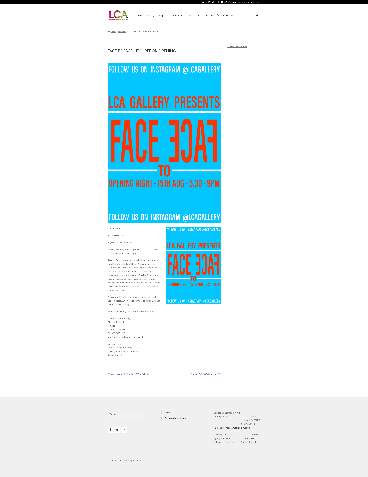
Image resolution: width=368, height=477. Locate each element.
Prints (190, 15)
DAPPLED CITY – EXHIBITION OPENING (130, 374)
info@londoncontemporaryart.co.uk (242, 2)
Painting (150, 15)
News (199, 15)
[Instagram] (124, 430)
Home (140, 15)
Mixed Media (177, 15)
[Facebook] (110, 430)
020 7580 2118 (212, 2)
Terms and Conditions (237, 46)
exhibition (122, 31)
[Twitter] (117, 430)
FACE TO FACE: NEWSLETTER (203, 374)
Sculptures (163, 15)
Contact (209, 15)
